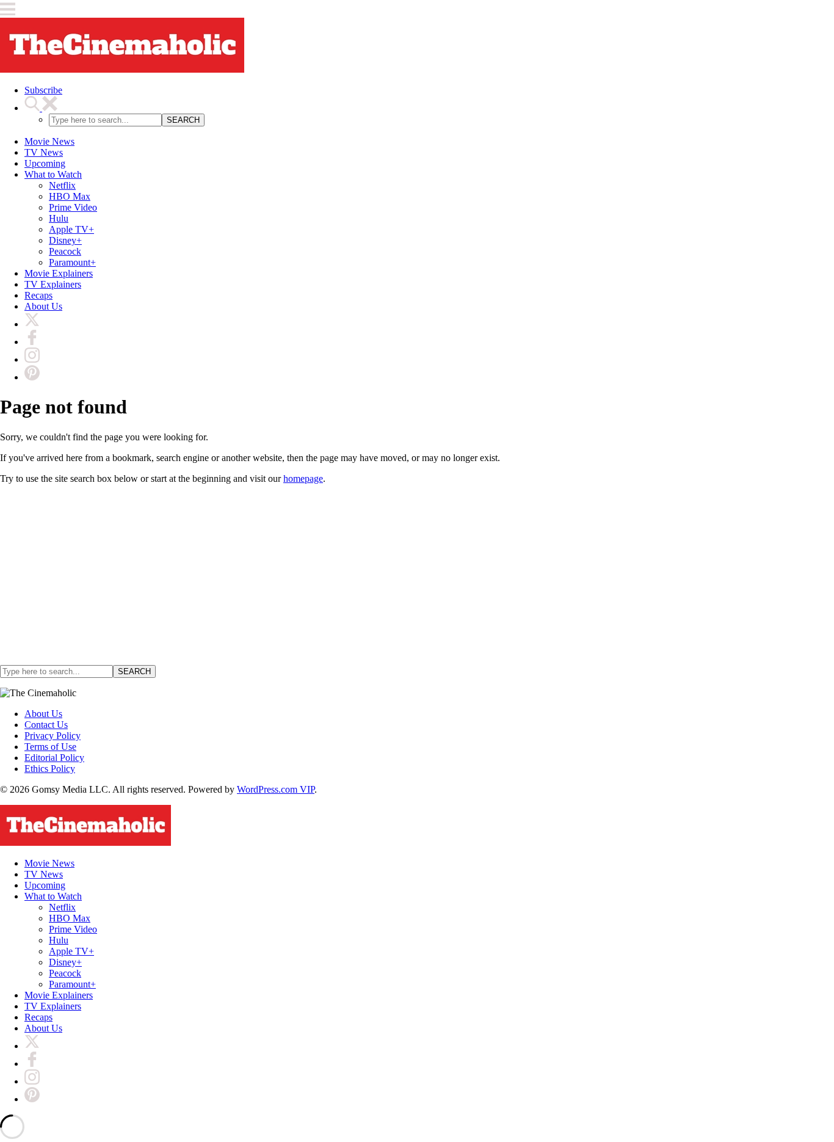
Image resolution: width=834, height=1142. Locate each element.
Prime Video (73, 207)
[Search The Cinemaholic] (40, 108)
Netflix (62, 185)
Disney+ (65, 240)
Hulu (58, 218)
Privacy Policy (52, 735)
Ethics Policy (49, 768)
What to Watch (53, 174)
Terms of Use (50, 746)
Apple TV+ (71, 229)
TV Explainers (52, 284)
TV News (43, 152)
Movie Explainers (58, 273)
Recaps (38, 295)
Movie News (49, 141)
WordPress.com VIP (275, 789)
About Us (43, 306)
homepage (303, 478)
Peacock (65, 251)
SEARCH (183, 120)
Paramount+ (72, 262)
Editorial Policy (54, 757)
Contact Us (46, 724)
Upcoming (44, 163)
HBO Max (69, 196)
